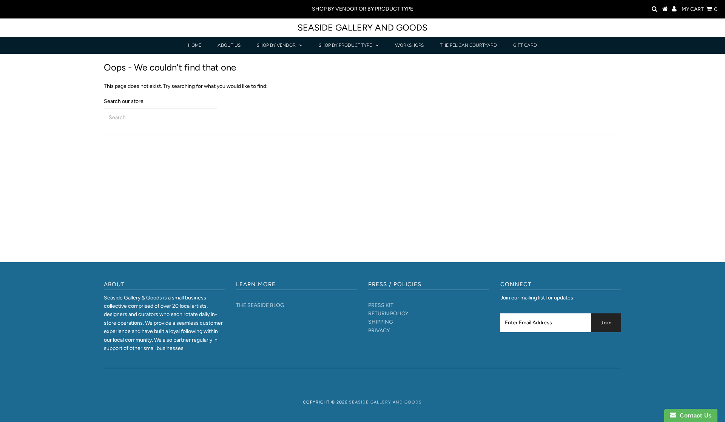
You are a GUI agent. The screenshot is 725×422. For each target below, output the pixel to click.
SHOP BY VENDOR (276, 45)
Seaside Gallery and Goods (362, 27)
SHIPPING (380, 322)
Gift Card (525, 45)
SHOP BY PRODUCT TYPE (345, 45)
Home (194, 45)
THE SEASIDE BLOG (260, 305)
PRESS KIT (380, 305)
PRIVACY (379, 330)
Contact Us (694, 415)
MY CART (699, 9)
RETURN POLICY (388, 313)
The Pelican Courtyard (468, 45)
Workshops (409, 45)
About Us (229, 45)
